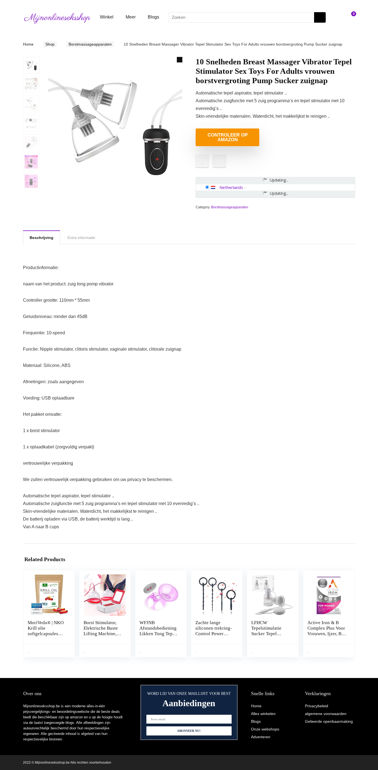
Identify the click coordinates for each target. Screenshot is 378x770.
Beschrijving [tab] (41, 237)
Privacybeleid (316, 706)
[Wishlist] (337, 17)
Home (28, 44)
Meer (131, 17)
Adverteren (260, 737)
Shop (50, 44)
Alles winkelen (263, 713)
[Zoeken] (320, 17)
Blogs (153, 17)
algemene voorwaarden (325, 713)
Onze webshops (265, 729)
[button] (179, 59)
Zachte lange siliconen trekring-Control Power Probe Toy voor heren (213, 633)
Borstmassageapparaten (90, 44)
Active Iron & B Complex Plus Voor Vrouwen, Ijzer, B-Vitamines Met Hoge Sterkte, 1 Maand (326, 636)
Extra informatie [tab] (81, 237)
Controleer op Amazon (228, 137)
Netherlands (231, 187)
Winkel (106, 17)
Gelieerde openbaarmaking (329, 721)
